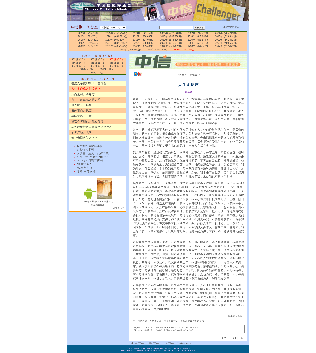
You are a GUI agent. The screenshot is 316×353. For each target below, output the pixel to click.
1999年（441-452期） (171, 46)
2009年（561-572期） (226, 39)
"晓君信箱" (84, 164)
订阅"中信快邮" (87, 171)
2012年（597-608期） (144, 39)
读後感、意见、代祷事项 (93, 153)
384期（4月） (79, 62)
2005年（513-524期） (171, 43)
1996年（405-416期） (130, 49)
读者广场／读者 (81, 132)
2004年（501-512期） (199, 43)
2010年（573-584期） (199, 39)
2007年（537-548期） (116, 43)
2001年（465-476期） (116, 46)
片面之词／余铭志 (83, 94)
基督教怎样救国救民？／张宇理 (91, 126)
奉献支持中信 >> (231, 27)
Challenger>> (184, 343)
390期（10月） (88, 69)
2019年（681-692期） (116, 36)
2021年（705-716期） (226, 33)
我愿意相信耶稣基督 (90, 146)
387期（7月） (79, 66)
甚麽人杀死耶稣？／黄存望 (88, 83)
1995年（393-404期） (158, 49)
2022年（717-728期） (199, 33)
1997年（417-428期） (226, 46)
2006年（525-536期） (144, 43)
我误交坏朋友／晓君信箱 (87, 121)
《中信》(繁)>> (136, 343)
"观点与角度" (85, 167)
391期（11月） (108, 69)
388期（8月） (98, 66)
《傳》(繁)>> (152, 343)
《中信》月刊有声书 (90, 160)
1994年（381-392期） (185, 49)
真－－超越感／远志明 (86, 99)
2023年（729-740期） (171, 33)
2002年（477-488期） (89, 46)
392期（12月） (98, 72)
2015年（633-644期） (226, 36)
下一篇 (239, 338)
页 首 (224, 338)
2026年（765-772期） (89, 33)
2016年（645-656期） (199, 36)
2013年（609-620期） (116, 39)
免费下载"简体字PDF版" (92, 157)
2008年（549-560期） (89, 43)
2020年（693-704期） (89, 36)
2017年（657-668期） (171, 36)
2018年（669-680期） (144, 36)
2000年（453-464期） (144, 46)
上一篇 (231, 338)
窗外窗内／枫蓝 (81, 110)
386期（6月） (117, 62)
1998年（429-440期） (199, 46)
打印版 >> (182, 74)
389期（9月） (117, 66)
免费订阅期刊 (85, 149)
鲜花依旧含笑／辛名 (84, 137)
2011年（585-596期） (171, 39)
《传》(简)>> (167, 343)
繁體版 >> (195, 74)
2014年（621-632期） (89, 39)
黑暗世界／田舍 (81, 116)
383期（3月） (117, 59)
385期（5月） (98, 62)
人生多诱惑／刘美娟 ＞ (86, 88)
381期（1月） (79, 59)
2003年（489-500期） (226, 43)
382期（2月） (98, 59)
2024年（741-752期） (144, 33)
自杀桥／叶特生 (81, 105)
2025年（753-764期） (116, 33)
